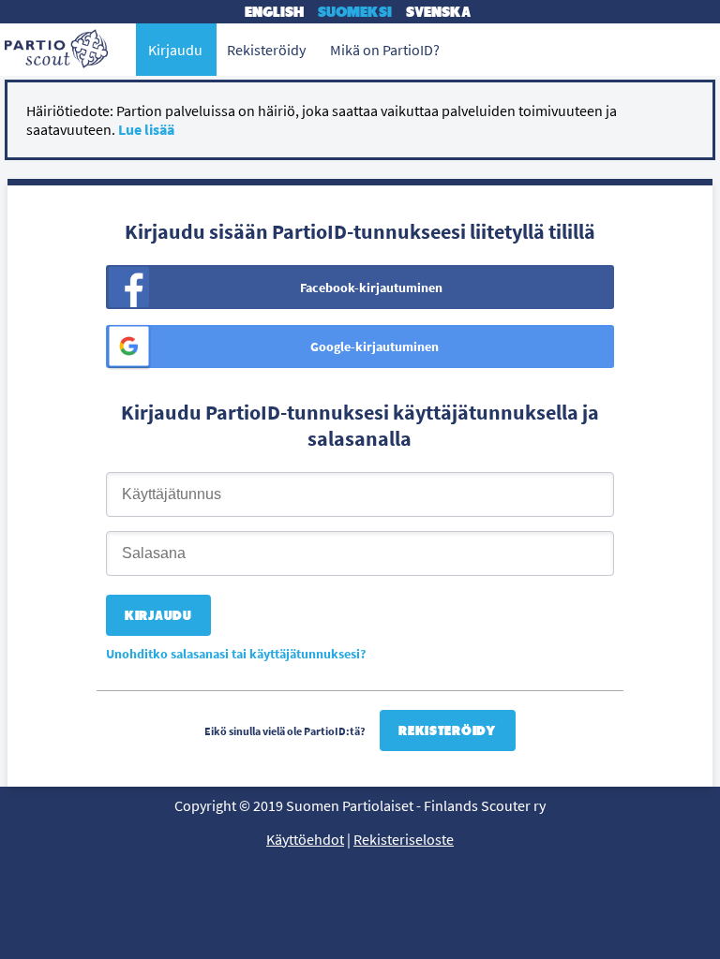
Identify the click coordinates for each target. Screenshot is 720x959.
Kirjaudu (175, 49)
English (274, 12)
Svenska (438, 12)
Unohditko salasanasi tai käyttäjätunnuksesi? (236, 653)
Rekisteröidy (447, 730)
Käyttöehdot (305, 839)
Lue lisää (146, 129)
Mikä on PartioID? (385, 49)
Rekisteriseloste (403, 839)
